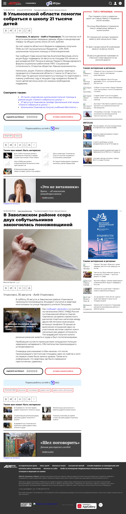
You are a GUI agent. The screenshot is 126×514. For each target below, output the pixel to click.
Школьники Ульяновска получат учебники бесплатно (48, 107)
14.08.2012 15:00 (9, 10)
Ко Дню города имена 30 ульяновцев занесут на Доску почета (103, 48)
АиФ (18, 282)
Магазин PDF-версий (76, 466)
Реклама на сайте (50, 468)
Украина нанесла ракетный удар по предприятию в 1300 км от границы (106, 151)
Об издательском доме (28, 466)
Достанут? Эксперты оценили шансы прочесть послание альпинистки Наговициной (108, 106)
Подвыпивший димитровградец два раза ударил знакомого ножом (26, 418)
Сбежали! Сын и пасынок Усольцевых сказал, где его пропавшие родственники (108, 73)
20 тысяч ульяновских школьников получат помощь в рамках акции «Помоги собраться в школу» (47, 98)
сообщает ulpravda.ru (57, 309)
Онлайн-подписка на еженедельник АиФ (103, 466)
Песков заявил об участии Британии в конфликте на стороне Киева (107, 127)
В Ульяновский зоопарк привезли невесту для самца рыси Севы (102, 38)
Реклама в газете (59, 466)
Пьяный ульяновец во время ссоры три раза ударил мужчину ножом (65, 418)
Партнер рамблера (68, 505)
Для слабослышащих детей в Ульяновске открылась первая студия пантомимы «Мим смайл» (26, 155)
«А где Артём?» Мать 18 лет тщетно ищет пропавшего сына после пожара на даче (107, 299)
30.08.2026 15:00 (9, 211)
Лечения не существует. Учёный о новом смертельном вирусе (106, 290)
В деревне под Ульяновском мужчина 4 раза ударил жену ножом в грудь (25, 425)
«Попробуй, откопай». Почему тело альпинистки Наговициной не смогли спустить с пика (107, 114)
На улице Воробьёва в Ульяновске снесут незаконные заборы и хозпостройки (103, 28)
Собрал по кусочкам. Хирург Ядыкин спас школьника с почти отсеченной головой (108, 89)
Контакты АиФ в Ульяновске (30, 468)
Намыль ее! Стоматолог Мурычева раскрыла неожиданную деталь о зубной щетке (107, 307)
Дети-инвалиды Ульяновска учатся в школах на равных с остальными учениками (64, 155)
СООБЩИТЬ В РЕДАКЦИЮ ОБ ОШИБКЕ (32, 471)
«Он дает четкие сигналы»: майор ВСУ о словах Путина (106, 159)
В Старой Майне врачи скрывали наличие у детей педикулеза (65, 162)
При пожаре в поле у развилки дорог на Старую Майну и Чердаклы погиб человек (102, 18)
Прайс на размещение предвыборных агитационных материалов (86, 468)
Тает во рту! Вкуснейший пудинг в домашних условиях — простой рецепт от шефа (107, 274)
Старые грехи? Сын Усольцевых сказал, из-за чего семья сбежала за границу (107, 97)
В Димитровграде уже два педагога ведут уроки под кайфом (27, 170)
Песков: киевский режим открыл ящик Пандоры (105, 135)
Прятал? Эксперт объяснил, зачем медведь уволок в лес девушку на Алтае (107, 266)
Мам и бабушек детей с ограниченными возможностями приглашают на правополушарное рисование (21, 164)
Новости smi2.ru (11, 203)
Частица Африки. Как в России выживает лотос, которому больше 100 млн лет (107, 81)
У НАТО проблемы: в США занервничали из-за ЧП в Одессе (105, 143)
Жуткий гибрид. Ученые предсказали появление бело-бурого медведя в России (108, 282)
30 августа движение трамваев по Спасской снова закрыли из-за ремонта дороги (102, 58)
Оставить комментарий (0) (63, 117)
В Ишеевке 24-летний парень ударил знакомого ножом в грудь (27, 409)
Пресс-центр (44, 466)
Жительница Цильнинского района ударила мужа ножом (64, 409)
